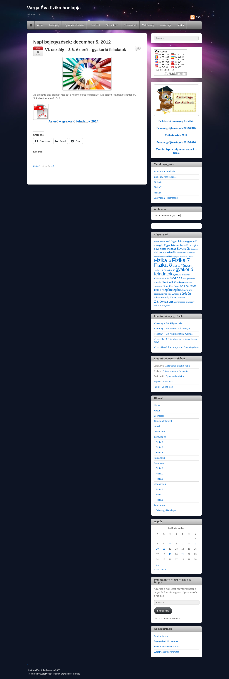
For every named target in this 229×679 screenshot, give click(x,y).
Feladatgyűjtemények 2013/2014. (176, 142)
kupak (157, 381)
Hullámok (186, 275)
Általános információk (164, 171)
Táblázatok (159, 458)
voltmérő (181, 298)
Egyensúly (184, 248)
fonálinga (176, 266)
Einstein (194, 249)
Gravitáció (169, 270)
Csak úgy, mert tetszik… (165, 177)
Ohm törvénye (171, 286)
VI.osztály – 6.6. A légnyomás (168, 323)
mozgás (176, 278)
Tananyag (54, 25)
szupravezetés (160, 294)
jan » (163, 569)
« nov (156, 569)
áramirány (190, 302)
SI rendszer (186, 290)
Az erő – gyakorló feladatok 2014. (73, 121)
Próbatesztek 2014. (176, 135)
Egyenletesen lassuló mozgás (181, 245)
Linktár (180, 25)
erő (52, 166)
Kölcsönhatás (161, 278)
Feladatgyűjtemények (166, 510)
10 (157, 549)
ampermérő (165, 241)
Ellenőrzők (94, 25)
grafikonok (158, 270)
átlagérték (166, 305)
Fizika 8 (158, 192)
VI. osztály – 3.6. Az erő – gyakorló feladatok (85, 49)
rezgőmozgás (171, 290)
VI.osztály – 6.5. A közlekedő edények (172, 328)
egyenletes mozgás (165, 249)
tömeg (173, 297)
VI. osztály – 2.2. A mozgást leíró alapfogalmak (176, 347)
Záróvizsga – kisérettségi (166, 198)
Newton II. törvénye (173, 282)
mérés (157, 282)
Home (31, 25)
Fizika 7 (158, 187)
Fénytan (186, 265)
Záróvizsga (165, 25)
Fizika (190, 257)
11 (164, 549)
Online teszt (112, 25)
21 (182, 554)
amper (157, 241)
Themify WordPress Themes (66, 674)
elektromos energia (186, 252)
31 (157, 565)
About (40, 25)
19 (170, 554)
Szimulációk (130, 25)
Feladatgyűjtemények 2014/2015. (176, 128)
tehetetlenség (161, 297)
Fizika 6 (36, 166)
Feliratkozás (163, 611)
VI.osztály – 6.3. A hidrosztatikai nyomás (173, 334)
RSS (198, 17)
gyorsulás (177, 275)
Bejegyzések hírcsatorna (166, 641)
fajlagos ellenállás (179, 257)
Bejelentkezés (161, 636)
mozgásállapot (189, 279)
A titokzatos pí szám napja (177, 366)
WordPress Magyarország (166, 652)
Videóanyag (148, 25)
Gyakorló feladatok (74, 25)
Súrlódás (175, 294)
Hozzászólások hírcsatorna (167, 646)
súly (169, 294)
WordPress (45, 674)
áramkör (157, 305)
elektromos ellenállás (166, 252)
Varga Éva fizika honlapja (42, 670)
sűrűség (185, 293)
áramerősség (179, 302)
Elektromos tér (160, 257)
